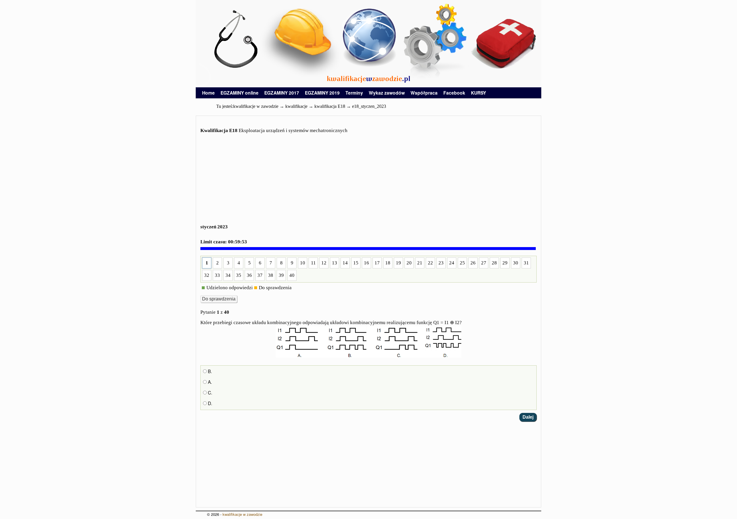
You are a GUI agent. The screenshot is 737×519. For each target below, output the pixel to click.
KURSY (478, 92)
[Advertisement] (368, 182)
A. (209, 382)
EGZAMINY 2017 (281, 92)
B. (209, 371)
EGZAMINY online (240, 92)
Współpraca (424, 92)
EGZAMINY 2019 (322, 92)
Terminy (354, 92)
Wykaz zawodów (387, 92)
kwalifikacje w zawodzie (242, 514)
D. (209, 403)
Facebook (454, 92)
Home (208, 92)
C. (209, 392)
